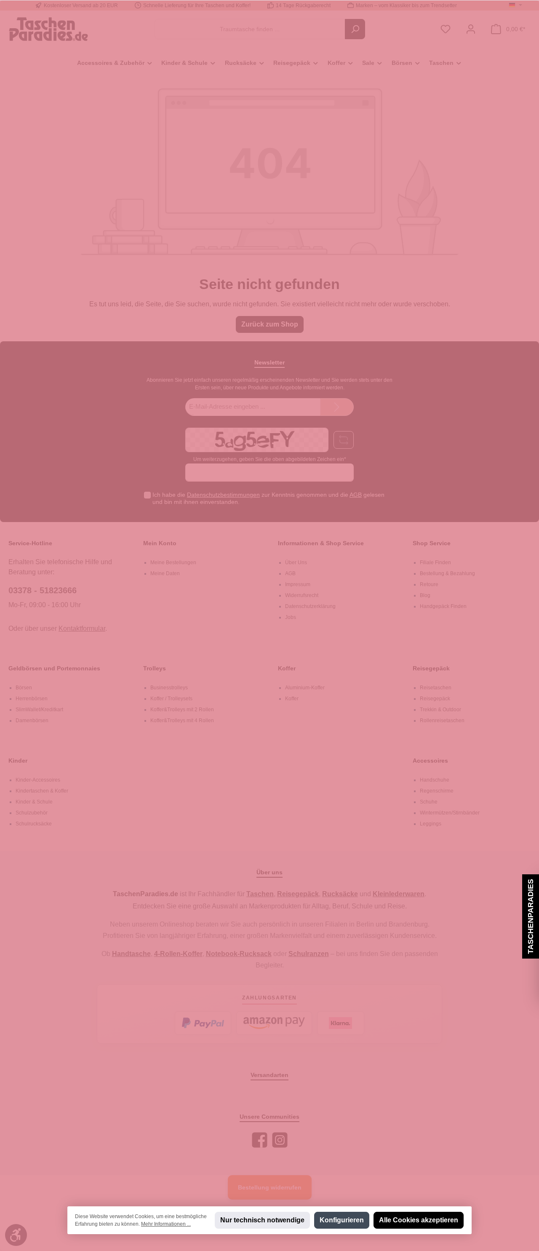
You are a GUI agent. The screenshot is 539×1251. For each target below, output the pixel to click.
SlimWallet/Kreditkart (39, 710)
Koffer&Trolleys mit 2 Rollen (182, 710)
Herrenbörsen (32, 699)
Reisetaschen (435, 688)
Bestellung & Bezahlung (447, 573)
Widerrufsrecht (301, 595)
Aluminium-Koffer (305, 688)
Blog (425, 595)
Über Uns (296, 562)
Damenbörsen (32, 720)
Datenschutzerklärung (310, 606)
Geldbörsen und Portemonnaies (54, 668)
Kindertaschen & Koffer (42, 791)
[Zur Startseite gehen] (48, 29)
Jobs (290, 617)
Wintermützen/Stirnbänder (450, 813)
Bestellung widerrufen (270, 1187)
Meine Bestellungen (173, 562)
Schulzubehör (32, 813)
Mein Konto (159, 543)
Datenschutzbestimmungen (223, 494)
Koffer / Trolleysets (171, 699)
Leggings (430, 824)
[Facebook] (259, 1139)
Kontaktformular (82, 628)
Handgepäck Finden (443, 606)
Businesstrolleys (169, 688)
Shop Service (432, 543)
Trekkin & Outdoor (440, 710)
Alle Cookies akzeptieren (418, 1220)
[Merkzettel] (445, 29)
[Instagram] (279, 1139)
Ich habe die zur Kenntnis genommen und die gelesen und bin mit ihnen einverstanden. (268, 498)
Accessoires (430, 760)
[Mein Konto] (470, 29)
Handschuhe (434, 780)
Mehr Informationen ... (166, 1224)
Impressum (297, 584)
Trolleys (154, 668)
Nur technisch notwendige (262, 1220)
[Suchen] (355, 29)
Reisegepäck (431, 668)
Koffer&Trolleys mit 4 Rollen (182, 720)
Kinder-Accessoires (38, 780)
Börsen (24, 688)
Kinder (17, 760)
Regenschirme (437, 791)
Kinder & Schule (34, 802)
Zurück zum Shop (269, 324)
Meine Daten (165, 573)
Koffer (287, 668)
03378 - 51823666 (42, 590)
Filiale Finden (435, 562)
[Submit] (337, 407)
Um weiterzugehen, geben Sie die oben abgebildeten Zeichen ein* (269, 459)
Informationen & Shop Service (321, 543)
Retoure (429, 584)
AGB (356, 494)
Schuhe (429, 802)
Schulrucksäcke (34, 824)
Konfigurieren (342, 1220)
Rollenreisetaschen (442, 720)
